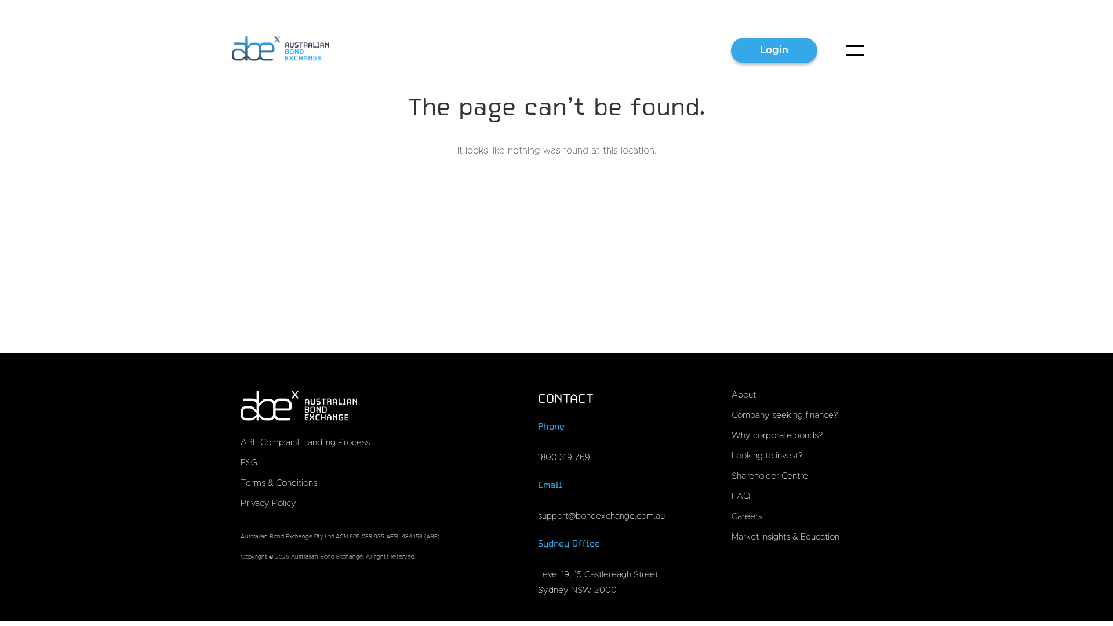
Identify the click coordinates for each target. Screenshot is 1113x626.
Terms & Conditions (279, 483)
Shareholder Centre (770, 476)
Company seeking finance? (785, 415)
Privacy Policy (268, 503)
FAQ (741, 496)
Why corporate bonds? (777, 435)
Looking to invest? (767, 456)
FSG (249, 462)
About (744, 395)
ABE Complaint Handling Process (305, 442)
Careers (747, 516)
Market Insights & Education (785, 537)
